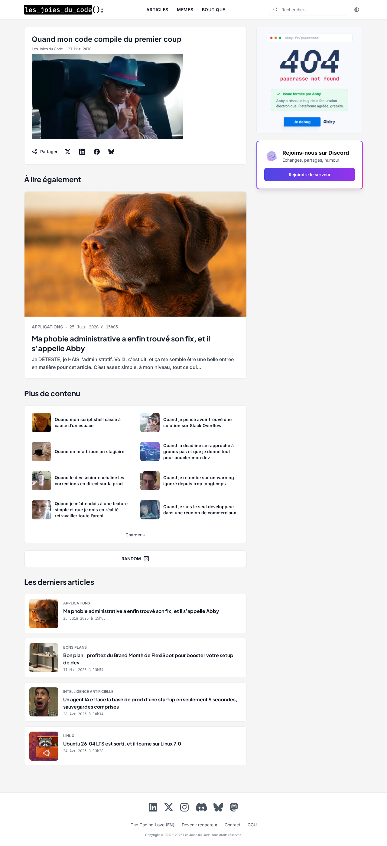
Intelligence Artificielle (88, 691)
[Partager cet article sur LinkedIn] (82, 151)
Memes (185, 9)
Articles (157, 9)
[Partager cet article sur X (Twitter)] (67, 151)
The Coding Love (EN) (152, 824)
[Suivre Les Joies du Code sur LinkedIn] (153, 808)
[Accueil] (63, 10)
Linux (68, 735)
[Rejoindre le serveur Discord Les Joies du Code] (201, 807)
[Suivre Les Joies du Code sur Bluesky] (218, 808)
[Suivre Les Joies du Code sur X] (169, 808)
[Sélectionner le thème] (357, 10)
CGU (252, 824)
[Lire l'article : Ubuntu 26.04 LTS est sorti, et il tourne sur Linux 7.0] (135, 746)
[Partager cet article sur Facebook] (96, 151)
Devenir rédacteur (199, 824)
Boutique (214, 9)
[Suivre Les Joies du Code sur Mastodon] (234, 808)
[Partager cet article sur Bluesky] (111, 151)
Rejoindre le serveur (310, 174)
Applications (47, 326)
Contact (232, 824)
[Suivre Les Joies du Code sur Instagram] (184, 808)
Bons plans (75, 647)
